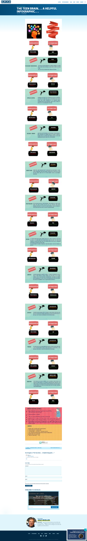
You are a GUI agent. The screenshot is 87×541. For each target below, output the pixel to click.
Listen (59, 2)
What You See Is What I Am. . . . (56, 447)
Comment (27, 465)
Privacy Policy (56, 539)
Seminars (45, 533)
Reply (26, 458)
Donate (81, 2)
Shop (74, 2)
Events (77, 2)
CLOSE (85, 529)
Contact (53, 533)
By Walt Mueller (24, 13)
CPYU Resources (65, 2)
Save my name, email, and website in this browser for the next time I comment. (37, 483)
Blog (71, 2)
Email (26, 479)
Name (26, 476)
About (50, 533)
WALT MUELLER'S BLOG (21, 6)
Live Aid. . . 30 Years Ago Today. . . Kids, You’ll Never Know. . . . (34, 448)
